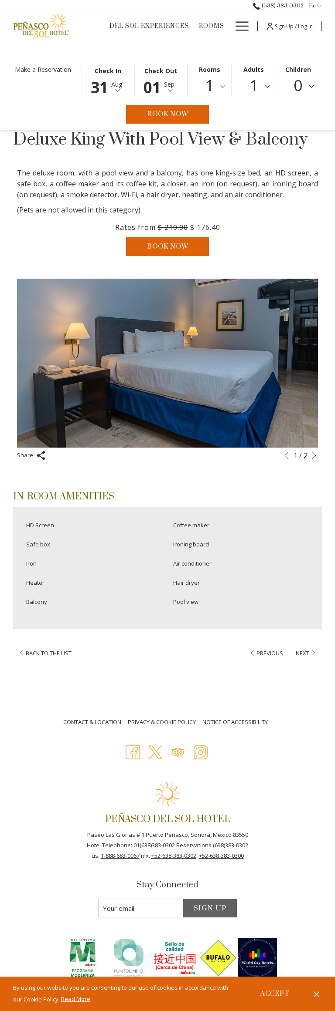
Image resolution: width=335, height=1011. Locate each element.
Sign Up (210, 908)
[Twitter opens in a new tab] (155, 751)
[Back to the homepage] (41, 26)
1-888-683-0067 (120, 855)
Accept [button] (275, 994)
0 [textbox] (298, 85)
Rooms (209, 69)
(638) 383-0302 (281, 5)
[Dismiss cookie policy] (316, 993)
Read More (75, 999)
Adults (253, 69)
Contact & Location (92, 722)
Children (298, 69)
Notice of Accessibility (235, 722)
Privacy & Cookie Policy (162, 722)
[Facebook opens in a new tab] (133, 751)
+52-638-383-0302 (173, 855)
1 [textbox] (209, 85)
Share (25, 455)
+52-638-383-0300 (221, 855)
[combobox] (209, 87)
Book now (167, 247)
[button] (108, 79)
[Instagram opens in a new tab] (201, 751)
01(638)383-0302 (154, 845)
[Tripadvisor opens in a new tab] (178, 751)
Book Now (178, 114)
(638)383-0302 (230, 845)
